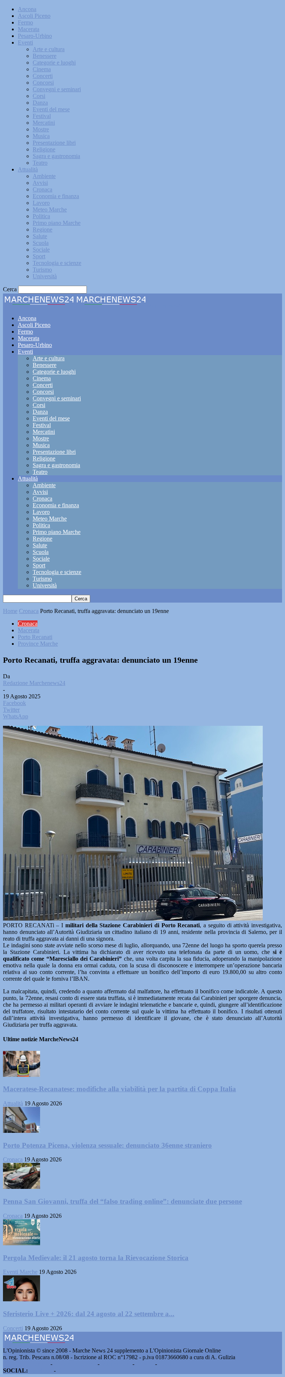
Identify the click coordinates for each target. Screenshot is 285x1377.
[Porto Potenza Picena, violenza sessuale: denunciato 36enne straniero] (21, 1131)
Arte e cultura (49, 49)
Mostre (41, 129)
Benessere (44, 56)
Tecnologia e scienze (57, 263)
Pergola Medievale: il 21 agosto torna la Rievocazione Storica (96, 1258)
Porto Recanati (35, 637)
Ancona (27, 9)
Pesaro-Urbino (35, 36)
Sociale (41, 249)
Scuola (41, 243)
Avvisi (40, 183)
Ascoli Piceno (34, 16)
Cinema (42, 69)
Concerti (43, 76)
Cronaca (42, 189)
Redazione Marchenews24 (34, 683)
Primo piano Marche (57, 223)
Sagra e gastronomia (56, 156)
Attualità (28, 169)
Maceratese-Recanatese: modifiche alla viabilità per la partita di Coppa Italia (119, 1089)
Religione (44, 149)
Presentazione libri (54, 143)
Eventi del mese (51, 109)
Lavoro (41, 203)
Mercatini (44, 122)
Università (45, 276)
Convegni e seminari (57, 89)
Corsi (39, 96)
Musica (41, 136)
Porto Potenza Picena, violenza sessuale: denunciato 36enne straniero (107, 1145)
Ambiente (44, 176)
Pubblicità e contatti (26, 1364)
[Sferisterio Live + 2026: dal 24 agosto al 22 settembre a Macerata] (21, 1299)
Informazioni (116, 1364)
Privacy (145, 1364)
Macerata (28, 29)
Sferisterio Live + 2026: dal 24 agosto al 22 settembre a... (88, 1314)
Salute (40, 236)
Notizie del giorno (75, 1364)
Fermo (25, 22)
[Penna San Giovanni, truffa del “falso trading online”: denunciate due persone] (21, 1187)
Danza (40, 102)
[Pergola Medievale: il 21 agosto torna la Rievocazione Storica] (21, 1243)
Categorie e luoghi (54, 62)
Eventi (25, 42)
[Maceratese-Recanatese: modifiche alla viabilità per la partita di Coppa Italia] (21, 1075)
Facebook (40, 1370)
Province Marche (38, 643)
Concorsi (43, 82)
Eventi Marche (20, 1272)
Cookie (167, 1364)
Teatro (40, 163)
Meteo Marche (50, 209)
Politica (41, 216)
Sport (39, 256)
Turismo (42, 269)
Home (10, 611)
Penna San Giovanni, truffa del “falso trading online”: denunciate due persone (122, 1201)
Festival (42, 116)
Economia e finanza (56, 196)
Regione (42, 229)
